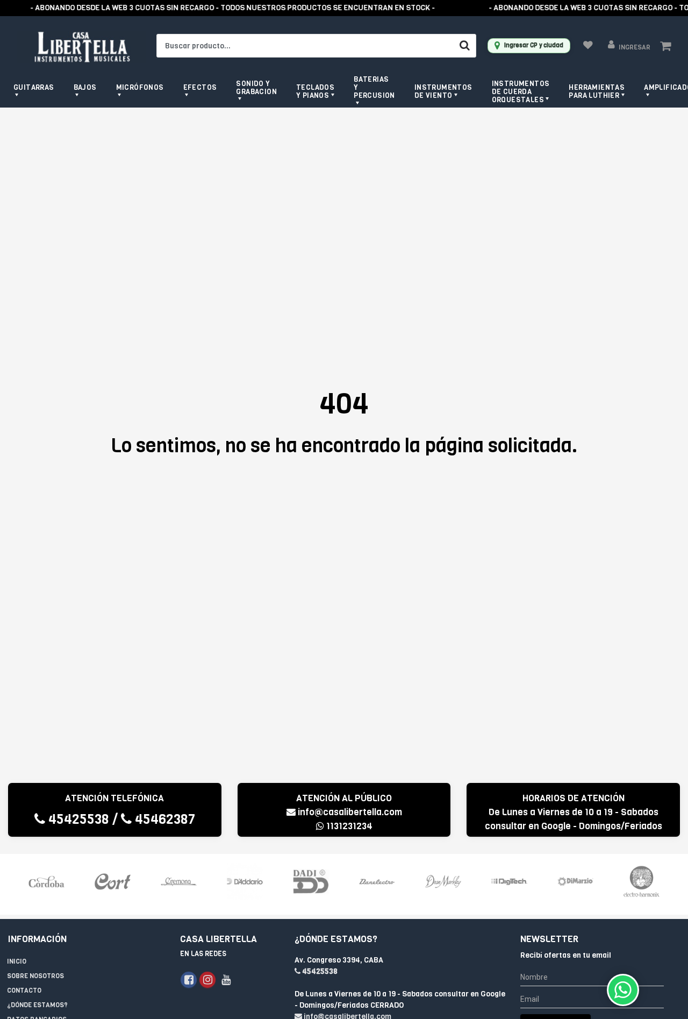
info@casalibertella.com (350, 812)
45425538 (77, 819)
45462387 (163, 819)
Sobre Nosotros (35, 976)
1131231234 (348, 826)
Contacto (24, 990)
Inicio (16, 961)
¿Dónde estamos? (37, 1005)
